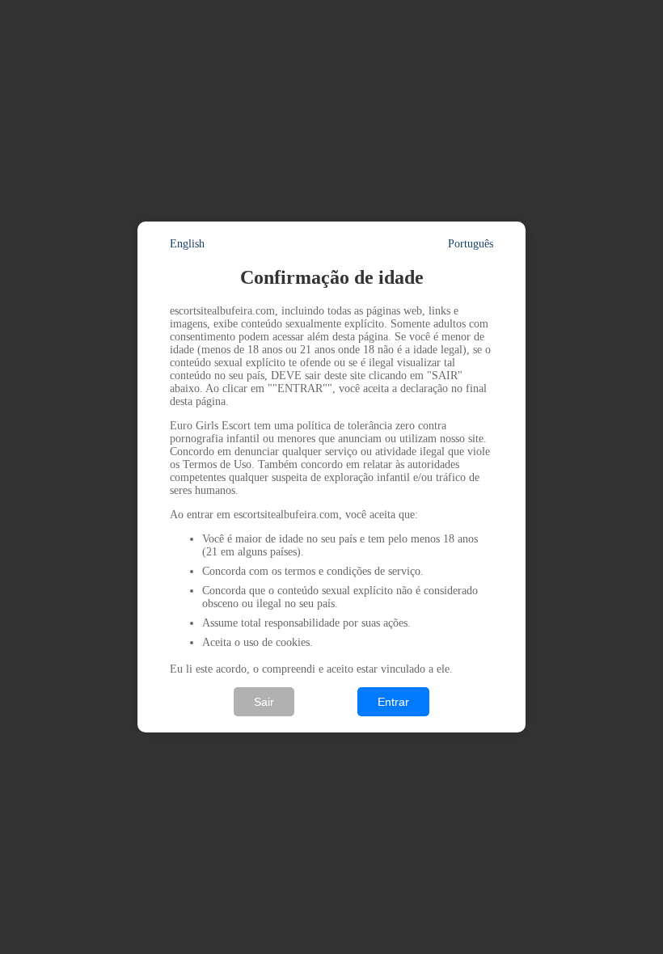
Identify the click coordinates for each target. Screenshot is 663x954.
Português (470, 244)
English (187, 244)
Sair (264, 701)
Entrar (393, 701)
